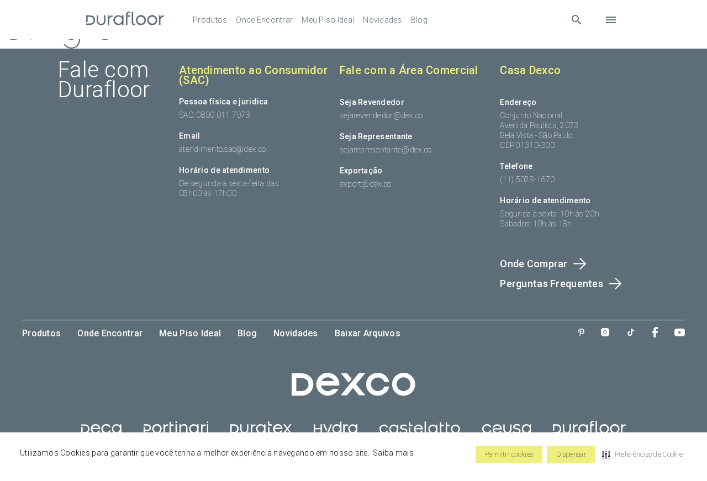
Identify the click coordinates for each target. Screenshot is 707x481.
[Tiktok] (631, 333)
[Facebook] (655, 333)
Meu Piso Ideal (328, 19)
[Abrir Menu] (611, 20)
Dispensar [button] (571, 454)
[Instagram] (605, 333)
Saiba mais (393, 452)
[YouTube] (679, 334)
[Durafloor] (125, 20)
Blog (419, 19)
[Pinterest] (581, 334)
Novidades (382, 19)
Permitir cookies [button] (509, 454)
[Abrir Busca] (576, 19)
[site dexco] (353, 393)
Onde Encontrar (264, 19)
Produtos (210, 19)
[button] (642, 454)
